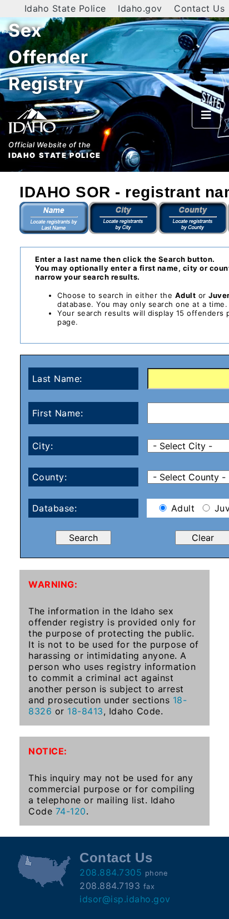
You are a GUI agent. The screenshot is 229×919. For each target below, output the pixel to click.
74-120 (71, 811)
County (193, 218)
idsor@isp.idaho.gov (125, 899)
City (123, 218)
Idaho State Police (65, 8)
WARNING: (52, 584)
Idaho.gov (140, 8)
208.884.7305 (110, 872)
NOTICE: (47, 751)
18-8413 (85, 711)
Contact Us (199, 8)
